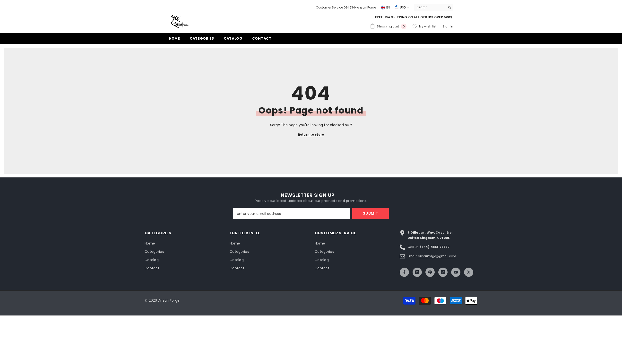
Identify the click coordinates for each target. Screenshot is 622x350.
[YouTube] (455, 272)
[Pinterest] (430, 272)
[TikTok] (443, 272)
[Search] (433, 7)
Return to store (311, 134)
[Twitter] (468, 272)
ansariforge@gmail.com (436, 256)
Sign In (447, 26)
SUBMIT (370, 213)
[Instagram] (417, 272)
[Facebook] (404, 272)
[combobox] (430, 7)
